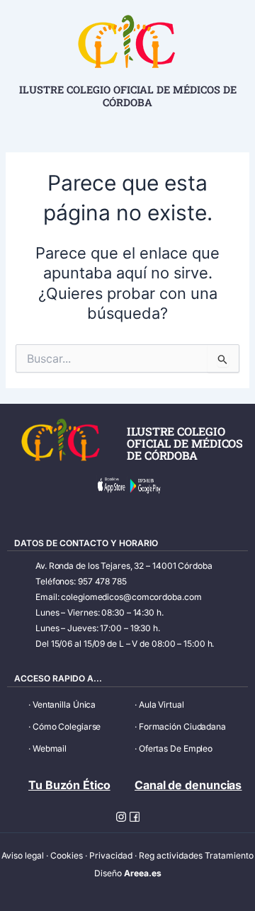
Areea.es (143, 873)
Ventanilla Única (64, 704)
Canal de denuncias (188, 785)
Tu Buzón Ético (69, 785)
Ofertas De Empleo (175, 748)
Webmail (50, 748)
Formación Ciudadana (182, 726)
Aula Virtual (161, 704)
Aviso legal (22, 855)
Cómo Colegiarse (67, 726)
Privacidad (110, 855)
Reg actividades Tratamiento (196, 855)
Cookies (66, 855)
